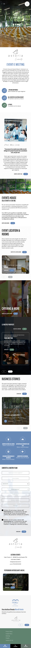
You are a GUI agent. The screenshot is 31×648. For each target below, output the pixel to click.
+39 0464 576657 (15, 559)
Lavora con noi (9, 640)
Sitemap (8, 636)
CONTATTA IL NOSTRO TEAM (18, 174)
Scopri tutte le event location (16, 252)
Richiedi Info (18, 531)
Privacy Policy (9, 631)
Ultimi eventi (19, 393)
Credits (7, 638)
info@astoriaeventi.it (15, 562)
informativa (7, 511)
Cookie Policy (9, 633)
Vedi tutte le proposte (17, 329)
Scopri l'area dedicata (5, 223)
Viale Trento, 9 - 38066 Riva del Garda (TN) (15, 557)
